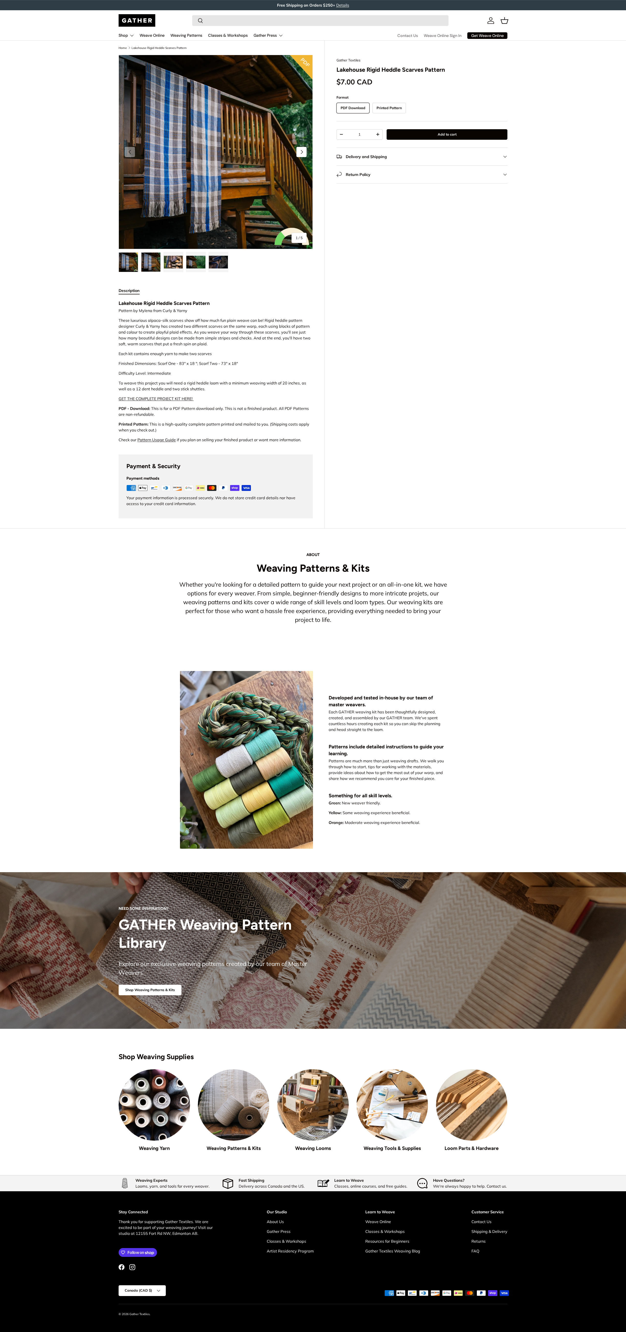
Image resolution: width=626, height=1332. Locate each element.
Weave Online (152, 35)
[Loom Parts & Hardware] (471, 1105)
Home (123, 48)
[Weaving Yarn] (154, 1105)
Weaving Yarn (154, 1148)
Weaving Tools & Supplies (392, 1148)
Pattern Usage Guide (156, 439)
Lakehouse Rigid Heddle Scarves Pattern (159, 48)
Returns (478, 1241)
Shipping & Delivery (489, 1231)
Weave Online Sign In (442, 35)
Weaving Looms (313, 1148)
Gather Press (265, 35)
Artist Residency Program (290, 1251)
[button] (504, 20)
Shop (123, 35)
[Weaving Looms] (313, 1105)
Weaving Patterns (186, 35)
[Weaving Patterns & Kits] (233, 1105)
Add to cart (447, 134)
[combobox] (320, 20)
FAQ (475, 1251)
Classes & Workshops (228, 35)
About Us (275, 1221)
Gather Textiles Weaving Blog (392, 1251)
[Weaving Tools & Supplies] (392, 1105)
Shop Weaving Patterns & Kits (150, 990)
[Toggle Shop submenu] (132, 35)
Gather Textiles (348, 60)
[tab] (129, 290)
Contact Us (407, 35)
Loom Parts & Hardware (472, 1148)
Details (342, 5)
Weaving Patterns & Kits (234, 1148)
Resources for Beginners (387, 1241)
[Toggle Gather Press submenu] (281, 35)
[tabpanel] (216, 371)
